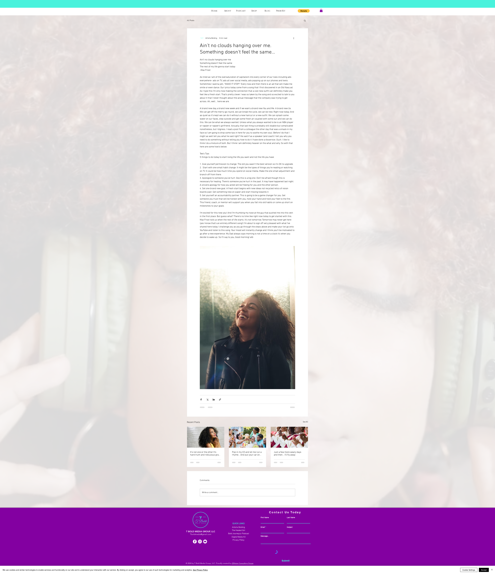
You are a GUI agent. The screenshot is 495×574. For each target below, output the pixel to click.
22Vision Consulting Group (242, 563)
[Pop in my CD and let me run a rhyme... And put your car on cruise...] (247, 437)
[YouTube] (205, 541)
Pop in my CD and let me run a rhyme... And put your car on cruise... (247, 453)
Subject (289, 527)
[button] (304, 11)
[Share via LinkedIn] (213, 399)
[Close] (491, 570)
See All (305, 422)
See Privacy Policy (200, 570)
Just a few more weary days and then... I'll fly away (287, 453)
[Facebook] (195, 541)
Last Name (291, 517)
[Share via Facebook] (201, 399)
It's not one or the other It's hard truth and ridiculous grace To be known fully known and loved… (205, 453)
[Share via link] (220, 399)
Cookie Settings (468, 570)
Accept (484, 570)
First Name (265, 517)
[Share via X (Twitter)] (207, 399)
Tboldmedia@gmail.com (200, 534)
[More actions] (293, 38)
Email (263, 527)
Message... (265, 536)
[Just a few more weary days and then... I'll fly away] (289, 437)
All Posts (190, 20)
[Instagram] (200, 541)
